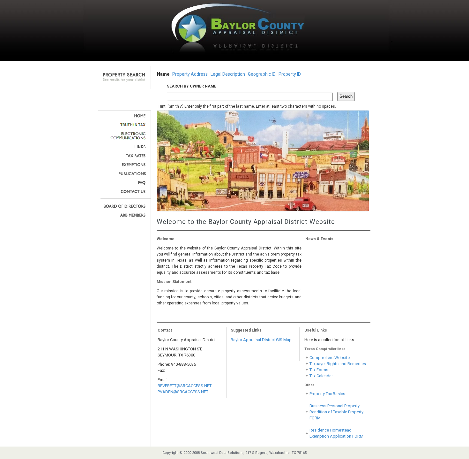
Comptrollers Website (329, 357)
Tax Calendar (321, 375)
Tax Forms (318, 369)
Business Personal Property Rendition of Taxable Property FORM (336, 411)
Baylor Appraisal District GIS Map (261, 339)
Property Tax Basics (327, 393)
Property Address (190, 74)
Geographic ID (262, 74)
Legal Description (228, 74)
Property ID (290, 74)
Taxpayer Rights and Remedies (337, 363)
